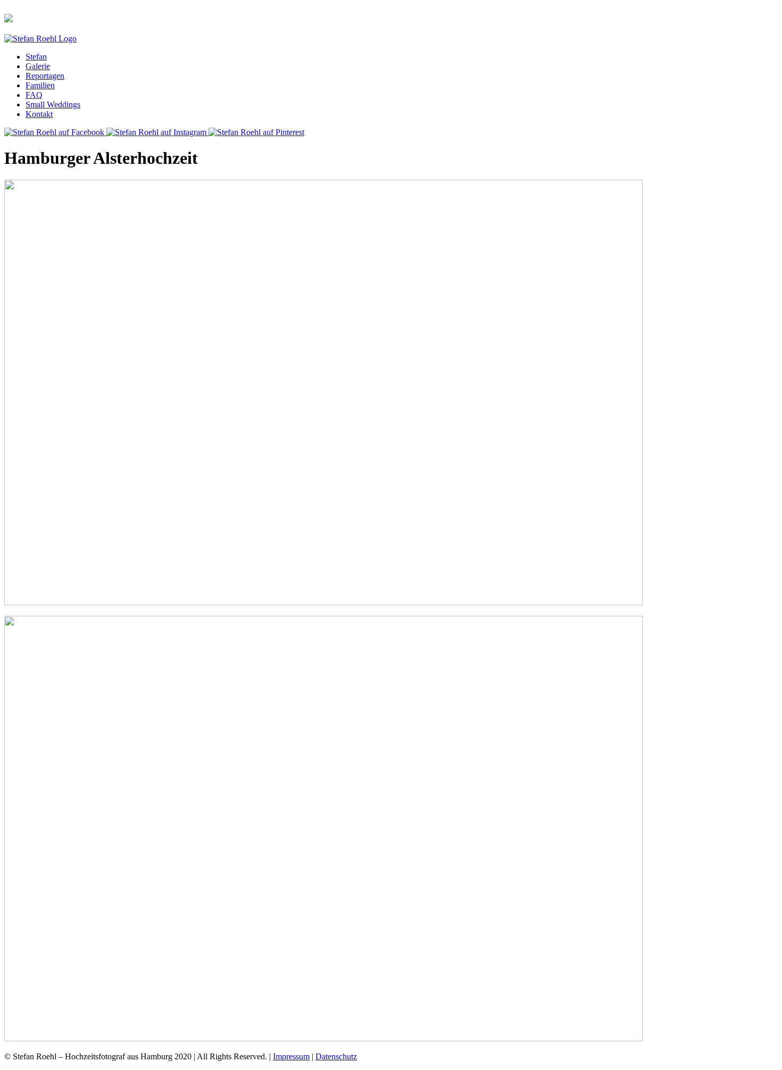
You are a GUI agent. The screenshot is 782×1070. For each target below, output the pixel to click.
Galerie (38, 66)
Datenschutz (336, 1056)
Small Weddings (53, 104)
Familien (40, 85)
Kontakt (39, 114)
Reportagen (45, 75)
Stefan (36, 56)
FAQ (34, 94)
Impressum (291, 1056)
